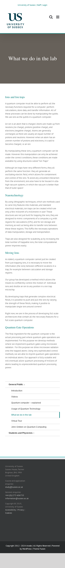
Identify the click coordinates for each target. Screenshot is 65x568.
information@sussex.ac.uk (17, 498)
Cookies (8, 513)
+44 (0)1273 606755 (14, 495)
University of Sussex (26, 5)
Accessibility (10, 509)
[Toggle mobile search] (51, 17)
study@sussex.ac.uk (14, 487)
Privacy (21, 509)
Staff (39, 5)
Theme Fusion (39, 548)
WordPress (26, 548)
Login (45, 5)
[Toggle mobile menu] (58, 17)
